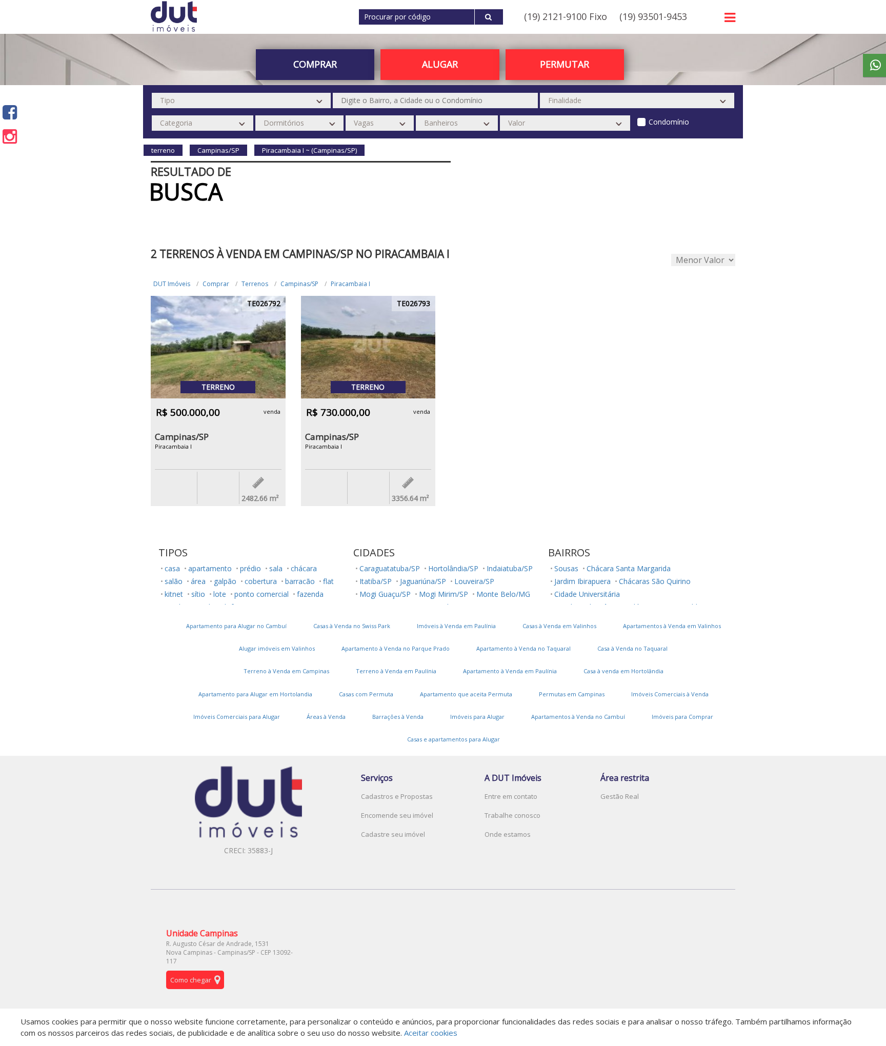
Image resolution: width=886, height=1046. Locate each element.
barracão (300, 581)
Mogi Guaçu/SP (385, 594)
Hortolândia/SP (453, 568)
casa (172, 568)
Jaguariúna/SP (423, 581)
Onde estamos (508, 834)
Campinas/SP (299, 283)
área (198, 581)
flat (328, 581)
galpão (225, 581)
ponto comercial (261, 594)
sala (276, 568)
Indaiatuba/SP (510, 568)
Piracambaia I (350, 283)
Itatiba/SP (375, 581)
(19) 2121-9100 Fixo (565, 16)
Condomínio (669, 121)
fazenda (310, 594)
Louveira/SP (474, 581)
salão (174, 581)
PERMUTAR (564, 64)
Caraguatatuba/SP (389, 568)
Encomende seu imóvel (397, 815)
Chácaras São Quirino (655, 581)
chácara (304, 568)
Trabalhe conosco (512, 815)
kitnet (174, 594)
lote (219, 594)
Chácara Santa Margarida (629, 568)
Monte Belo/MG (503, 594)
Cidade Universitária (587, 594)
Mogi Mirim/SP (443, 594)
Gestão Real (619, 796)
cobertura (261, 581)
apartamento (210, 568)
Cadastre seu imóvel (393, 834)
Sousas (566, 568)
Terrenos (254, 283)
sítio (198, 594)
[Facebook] (10, 112)
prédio (250, 568)
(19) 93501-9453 (653, 16)
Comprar (216, 283)
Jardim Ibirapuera (582, 581)
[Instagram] (10, 136)
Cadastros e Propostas (397, 796)
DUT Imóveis (171, 283)
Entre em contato (511, 796)
